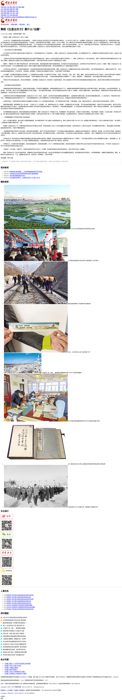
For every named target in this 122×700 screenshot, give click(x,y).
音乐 (28, 24)
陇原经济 (21, 17)
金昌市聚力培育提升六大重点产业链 (13, 631)
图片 (17, 15)
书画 (8, 11)
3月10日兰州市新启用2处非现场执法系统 (15, 617)
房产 (14, 13)
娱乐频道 (22, 24)
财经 (8, 9)
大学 (8, 15)
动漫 (17, 13)
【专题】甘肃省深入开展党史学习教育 (15, 673)
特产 (14, 9)
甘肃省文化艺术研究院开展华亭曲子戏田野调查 (24, 173)
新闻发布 (27, 17)
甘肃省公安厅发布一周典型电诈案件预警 (15, 652)
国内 (11, 7)
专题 (2, 15)
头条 (8, 7)
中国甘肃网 (14, 24)
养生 (2, 11)
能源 (14, 15)
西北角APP (33, 17)
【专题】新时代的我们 (10, 669)
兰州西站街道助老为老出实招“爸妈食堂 (14, 620)
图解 (17, 9)
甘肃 (2, 7)
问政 (2, 13)
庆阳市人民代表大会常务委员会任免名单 (19, 597)
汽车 (11, 13)
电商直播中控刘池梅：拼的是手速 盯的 (14, 649)
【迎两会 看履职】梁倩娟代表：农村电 (14, 639)
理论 (20, 7)
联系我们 (22, 690)
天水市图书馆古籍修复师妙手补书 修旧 (14, 641)
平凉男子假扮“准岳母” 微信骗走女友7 (14, 655)
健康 (11, 11)
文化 (2, 9)
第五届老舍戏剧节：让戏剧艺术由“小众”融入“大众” (25, 177)
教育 (5, 15)
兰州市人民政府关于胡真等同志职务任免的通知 (21, 607)
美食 (5, 11)
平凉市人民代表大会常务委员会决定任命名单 (20, 609)
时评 (17, 7)
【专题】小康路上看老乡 (11, 667)
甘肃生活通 (15, 17)
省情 (8, 13)
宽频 (5, 13)
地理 (11, 9)
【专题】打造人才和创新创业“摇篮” (14, 671)
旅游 (5, 9)
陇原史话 (9, 17)
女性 (17, 11)
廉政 (23, 7)
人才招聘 (9, 690)
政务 (5, 7)
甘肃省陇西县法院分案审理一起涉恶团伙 (15, 647)
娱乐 (14, 11)
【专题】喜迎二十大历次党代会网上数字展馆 (17, 663)
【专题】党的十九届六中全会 (12, 665)
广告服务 (15, 690)
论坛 (11, 15)
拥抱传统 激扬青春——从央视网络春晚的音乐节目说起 (26, 171)
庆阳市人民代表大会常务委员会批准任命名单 (20, 599)
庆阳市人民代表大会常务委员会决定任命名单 (20, 595)
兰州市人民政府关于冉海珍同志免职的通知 (19, 605)
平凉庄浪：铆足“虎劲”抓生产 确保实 (13, 633)
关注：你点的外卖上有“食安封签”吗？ (14, 625)
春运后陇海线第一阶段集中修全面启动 (14, 623)
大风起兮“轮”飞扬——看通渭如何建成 (14, 628)
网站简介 (3, 690)
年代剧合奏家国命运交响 (17, 175)
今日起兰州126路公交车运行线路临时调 (14, 644)
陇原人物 (3, 17)
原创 (14, 7)
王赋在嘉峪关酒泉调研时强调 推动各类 (14, 636)
